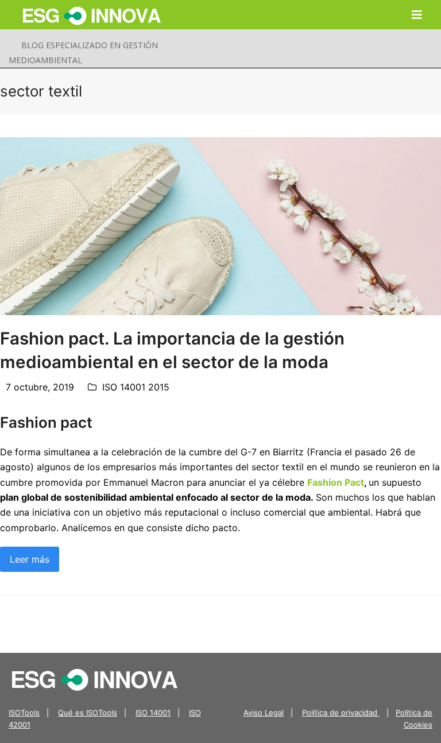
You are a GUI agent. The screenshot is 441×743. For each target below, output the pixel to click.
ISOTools (24, 712)
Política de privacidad (341, 712)
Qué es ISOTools (87, 712)
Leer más (29, 559)
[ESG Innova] (95, 678)
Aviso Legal (263, 712)
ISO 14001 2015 (135, 387)
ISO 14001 (153, 712)
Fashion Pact (335, 482)
